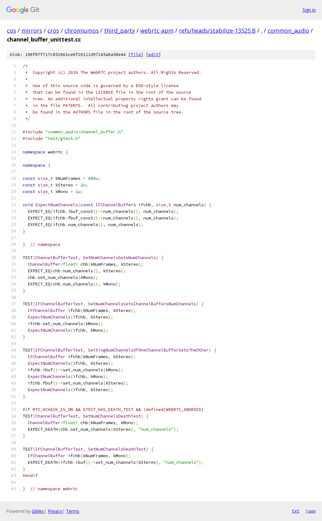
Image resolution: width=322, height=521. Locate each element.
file (136, 54)
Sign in (309, 10)
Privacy (55, 511)
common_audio (288, 30)
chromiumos (81, 30)
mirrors (31, 30)
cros (53, 30)
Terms (72, 511)
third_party (119, 30)
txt (295, 511)
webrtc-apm (157, 30)
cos (11, 30)
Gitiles (38, 511)
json (311, 511)
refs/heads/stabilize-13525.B (217, 30)
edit (153, 54)
